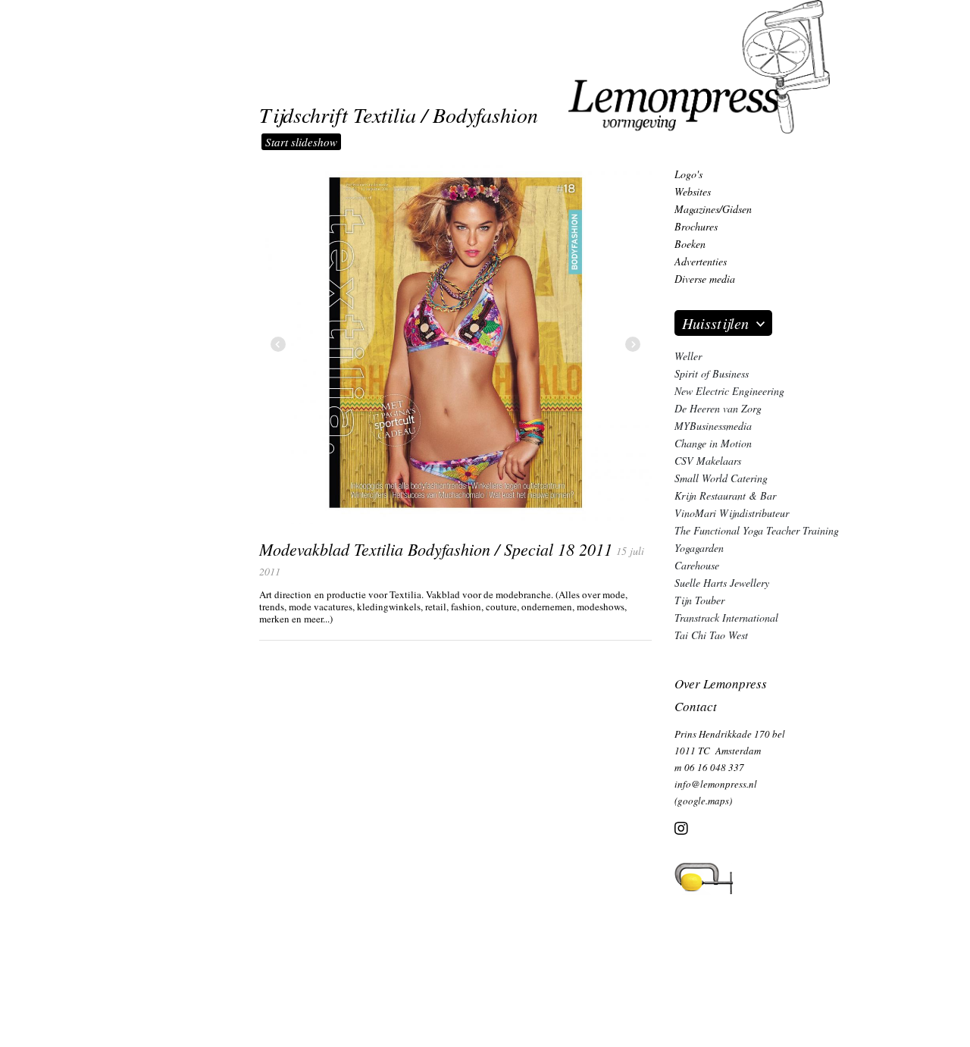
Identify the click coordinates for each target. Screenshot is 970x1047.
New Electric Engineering (729, 391)
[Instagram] (681, 830)
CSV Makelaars (707, 460)
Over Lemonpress (720, 683)
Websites (692, 191)
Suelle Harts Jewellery (721, 582)
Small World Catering (721, 478)
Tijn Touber (699, 600)
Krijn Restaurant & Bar (725, 495)
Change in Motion (713, 443)
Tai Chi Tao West (711, 635)
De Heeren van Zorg (718, 408)
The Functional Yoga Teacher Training (756, 530)
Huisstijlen (715, 323)
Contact (695, 706)
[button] (632, 345)
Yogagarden (699, 548)
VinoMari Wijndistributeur (731, 513)
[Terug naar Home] (699, 65)
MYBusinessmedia (713, 425)
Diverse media (704, 278)
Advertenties (700, 261)
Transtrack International (726, 617)
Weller (688, 356)
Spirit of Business (711, 373)
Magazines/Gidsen (713, 209)
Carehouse (696, 565)
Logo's (688, 174)
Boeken (690, 244)
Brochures (696, 226)
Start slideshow (301, 141)
